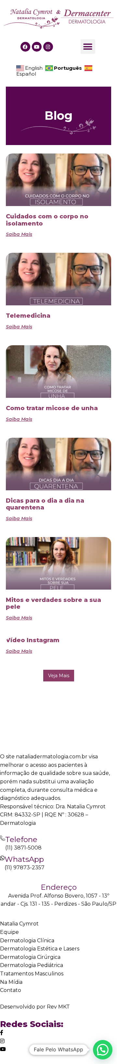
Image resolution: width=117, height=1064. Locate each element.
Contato (10, 990)
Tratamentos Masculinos (31, 974)
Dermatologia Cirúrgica (30, 957)
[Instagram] (48, 47)
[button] (88, 46)
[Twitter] (1, 1033)
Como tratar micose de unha (52, 408)
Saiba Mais (19, 234)
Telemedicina (28, 315)
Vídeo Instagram (32, 640)
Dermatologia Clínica (27, 940)
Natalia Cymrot (19, 924)
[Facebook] (25, 47)
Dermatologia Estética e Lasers (39, 949)
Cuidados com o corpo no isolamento (47, 220)
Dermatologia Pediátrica (31, 965)
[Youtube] (37, 47)
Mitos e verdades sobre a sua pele (53, 603)
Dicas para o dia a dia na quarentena (45, 504)
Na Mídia (11, 982)
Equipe (9, 932)
